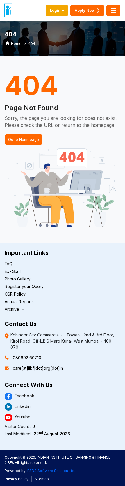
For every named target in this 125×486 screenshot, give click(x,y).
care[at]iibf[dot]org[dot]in (38, 368)
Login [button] (55, 10)
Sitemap (42, 479)
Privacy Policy (16, 479)
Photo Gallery (18, 278)
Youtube (23, 416)
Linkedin (23, 406)
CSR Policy (15, 294)
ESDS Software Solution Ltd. (51, 471)
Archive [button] (12, 309)
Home (16, 43)
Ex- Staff (13, 271)
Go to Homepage (23, 139)
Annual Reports (19, 301)
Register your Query (24, 286)
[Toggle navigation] (113, 10)
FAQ (8, 263)
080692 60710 (27, 357)
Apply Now (85, 10)
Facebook (24, 395)
